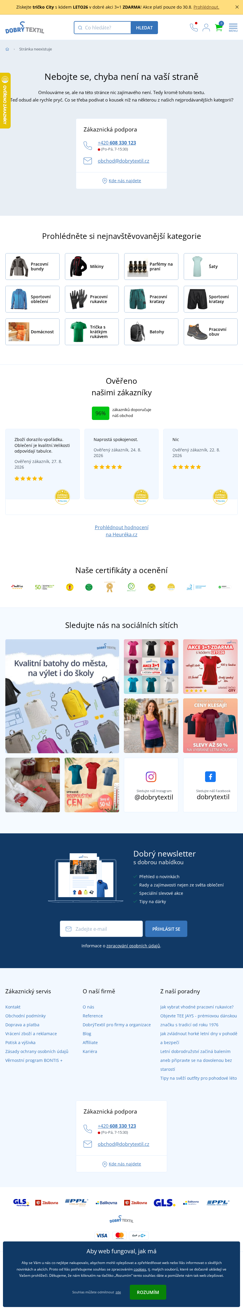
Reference (93, 1016)
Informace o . (121, 946)
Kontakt (12, 1007)
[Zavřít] (237, 7)
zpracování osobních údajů (133, 946)
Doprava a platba (22, 1024)
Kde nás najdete (125, 180)
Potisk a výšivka (20, 1042)
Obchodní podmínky (25, 1016)
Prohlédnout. (206, 7)
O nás (88, 1007)
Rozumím (148, 1292)
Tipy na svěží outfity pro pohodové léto (198, 1078)
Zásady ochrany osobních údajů (36, 1051)
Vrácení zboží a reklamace (31, 1033)
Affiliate (90, 1042)
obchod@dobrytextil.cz (123, 161)
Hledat (144, 28)
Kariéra (90, 1051)
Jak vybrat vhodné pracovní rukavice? (197, 1007)
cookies (140, 1269)
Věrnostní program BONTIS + (34, 1060)
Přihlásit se (166, 929)
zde (118, 1292)
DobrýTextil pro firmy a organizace (117, 1024)
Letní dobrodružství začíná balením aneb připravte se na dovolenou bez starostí (196, 1060)
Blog (87, 1033)
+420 (117, 142)
